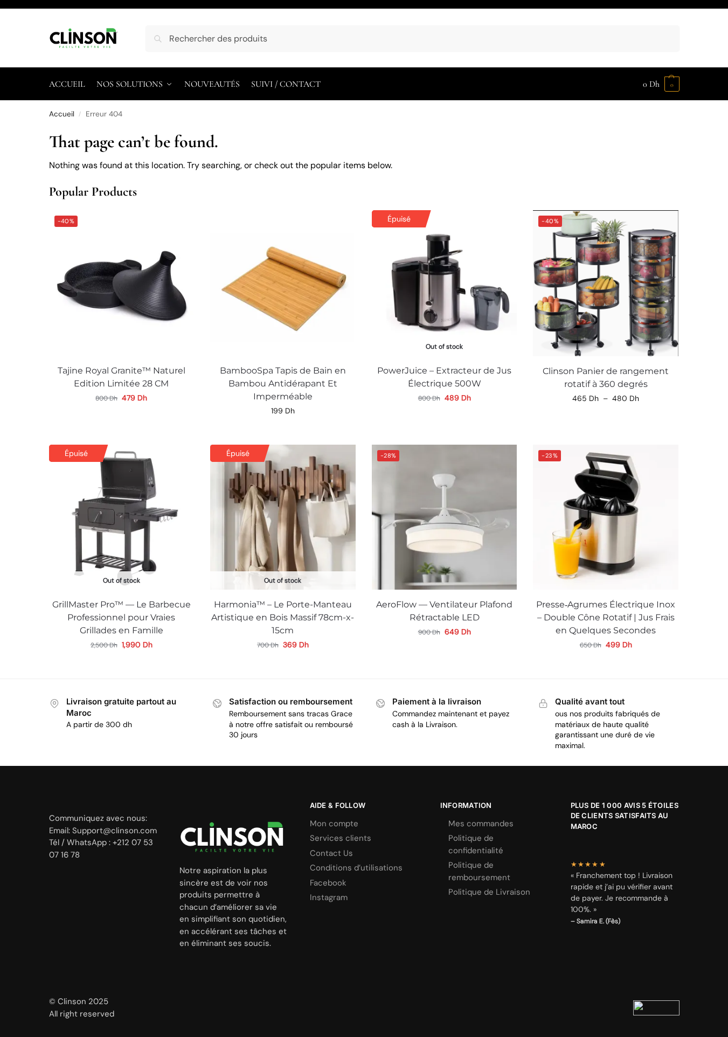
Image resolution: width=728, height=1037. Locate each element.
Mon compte (334, 823)
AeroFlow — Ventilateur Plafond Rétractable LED (444, 611)
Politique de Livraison (489, 892)
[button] (661, 84)
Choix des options (444, 421)
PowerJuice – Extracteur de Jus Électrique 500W (444, 377)
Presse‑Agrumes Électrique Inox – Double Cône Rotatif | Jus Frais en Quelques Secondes (605, 617)
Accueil (61, 114)
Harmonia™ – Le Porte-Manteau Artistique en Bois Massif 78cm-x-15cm (282, 617)
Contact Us (331, 853)
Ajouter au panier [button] (121, 421)
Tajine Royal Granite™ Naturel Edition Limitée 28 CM (121, 377)
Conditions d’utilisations (356, 867)
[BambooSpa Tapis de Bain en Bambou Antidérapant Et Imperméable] (283, 283)
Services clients (340, 838)
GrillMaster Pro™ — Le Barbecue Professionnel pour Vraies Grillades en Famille (121, 617)
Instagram (329, 897)
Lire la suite (121, 668)
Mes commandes (481, 823)
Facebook (328, 882)
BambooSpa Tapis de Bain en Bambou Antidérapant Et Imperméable (283, 383)
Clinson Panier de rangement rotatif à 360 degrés (606, 377)
